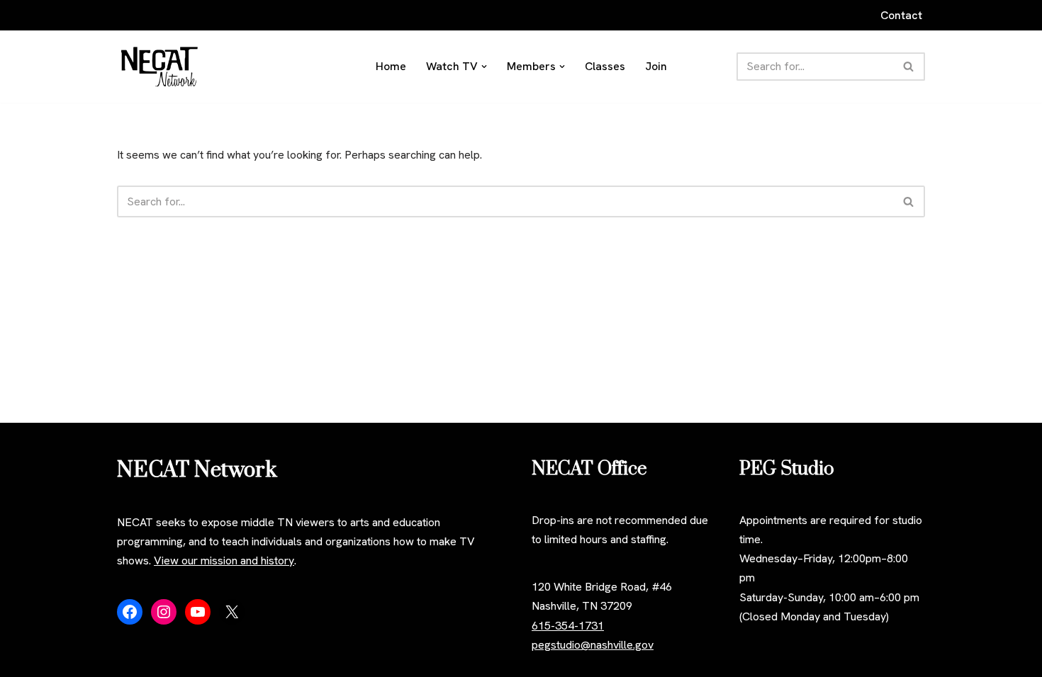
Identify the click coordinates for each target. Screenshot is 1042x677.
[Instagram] (164, 612)
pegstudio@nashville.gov (593, 644)
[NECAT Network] (159, 66)
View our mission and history (224, 560)
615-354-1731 (568, 625)
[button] (484, 66)
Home (391, 66)
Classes (605, 66)
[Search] (909, 66)
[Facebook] (129, 612)
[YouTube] (198, 612)
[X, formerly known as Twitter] (232, 612)
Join (656, 66)
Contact (901, 15)
